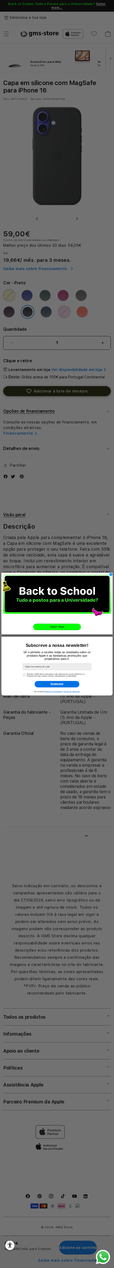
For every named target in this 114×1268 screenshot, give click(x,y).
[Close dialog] (110, 574)
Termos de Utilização (71, 692)
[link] (56, 596)
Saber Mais (57, 626)
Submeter (56, 684)
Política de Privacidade (53, 692)
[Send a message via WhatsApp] (103, 1257)
